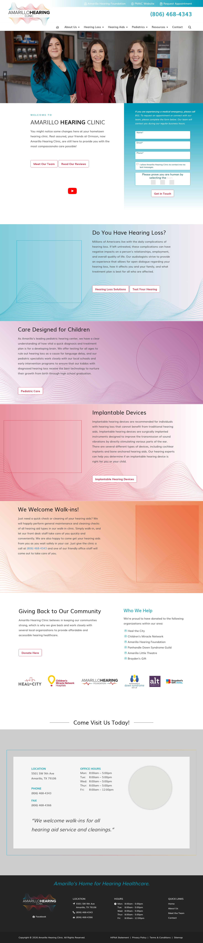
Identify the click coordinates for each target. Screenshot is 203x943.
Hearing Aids (116, 27)
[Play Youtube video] (72, 191)
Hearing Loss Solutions (110, 289)
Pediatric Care (30, 391)
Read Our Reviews (73, 164)
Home (171, 903)
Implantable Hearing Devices (114, 479)
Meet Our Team (44, 164)
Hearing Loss (92, 27)
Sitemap (178, 937)
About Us (70, 27)
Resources (158, 27)
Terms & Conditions (160, 937)
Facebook (40, 916)
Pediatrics (138, 27)
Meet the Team (176, 913)
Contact (177, 27)
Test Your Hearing (145, 289)
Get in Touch (162, 193)
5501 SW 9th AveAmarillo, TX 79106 (43, 775)
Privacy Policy (139, 937)
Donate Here (30, 653)
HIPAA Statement (119, 937)
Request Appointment (177, 3)
